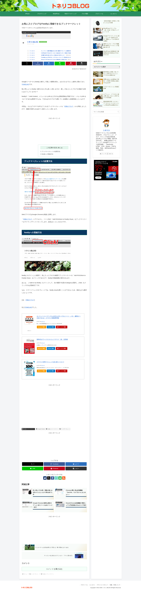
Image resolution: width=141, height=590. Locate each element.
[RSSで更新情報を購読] (63, 478)
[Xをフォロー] (48, 478)
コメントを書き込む (54, 569)
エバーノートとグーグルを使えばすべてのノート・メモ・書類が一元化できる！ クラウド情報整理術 (59, 317)
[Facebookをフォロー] (52, 478)
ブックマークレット (65, 429)
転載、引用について (115, 585)
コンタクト (92, 585)
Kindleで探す (51, 327)
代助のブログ (68, 106)
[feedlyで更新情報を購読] (60, 478)
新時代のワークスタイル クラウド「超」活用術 (52, 339)
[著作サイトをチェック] (45, 478)
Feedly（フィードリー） (29, 429)
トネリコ (106, 130)
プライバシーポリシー (102, 585)
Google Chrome (41, 429)
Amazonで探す (41, 327)
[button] (82, 63)
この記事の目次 (51, 147)
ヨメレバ (43, 321)
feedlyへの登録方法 (47, 154)
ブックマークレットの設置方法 (51, 151)
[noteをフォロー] (56, 478)
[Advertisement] (54, 74)
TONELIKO (25, 84)
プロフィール (84, 585)
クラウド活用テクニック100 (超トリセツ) (50, 362)
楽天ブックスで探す (61, 327)
